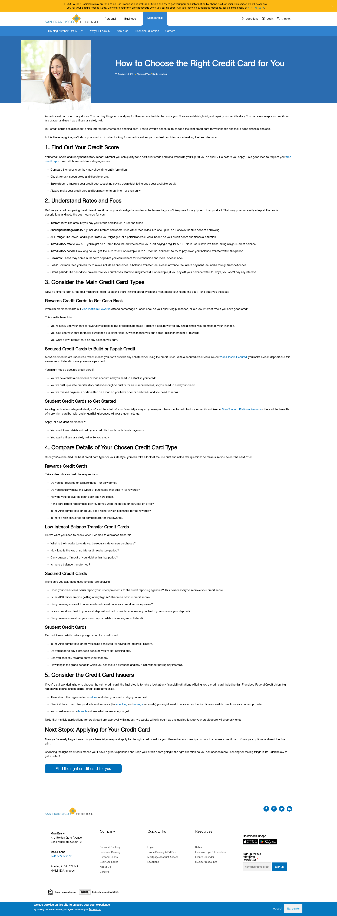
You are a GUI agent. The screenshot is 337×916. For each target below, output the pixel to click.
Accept (277, 908)
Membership (155, 17)
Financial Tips (143, 74)
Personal (110, 18)
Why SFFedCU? (100, 30)
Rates (198, 847)
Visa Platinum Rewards (96, 308)
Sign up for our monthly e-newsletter (252, 856)
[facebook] (266, 809)
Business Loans (109, 861)
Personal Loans (109, 856)
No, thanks (293, 908)
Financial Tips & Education (210, 852)
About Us (122, 30)
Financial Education (147, 30)
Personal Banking (110, 847)
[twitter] (282, 809)
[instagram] (274, 809)
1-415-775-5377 (61, 856)
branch (82, 711)
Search (286, 18)
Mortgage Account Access (163, 856)
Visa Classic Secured (233, 357)
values (93, 697)
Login (270, 18)
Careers (170, 30)
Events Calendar (204, 856)
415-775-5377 (256, 7)
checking (121, 704)
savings (138, 704)
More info (95, 909)
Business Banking (110, 852)
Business (130, 18)
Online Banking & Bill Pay (161, 852)
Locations (252, 18)
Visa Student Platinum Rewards (242, 409)
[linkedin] (289, 809)
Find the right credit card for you (83, 768)
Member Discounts (206, 861)
